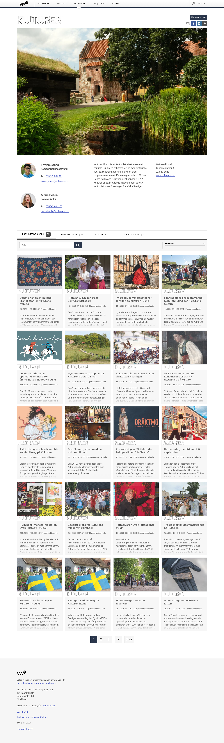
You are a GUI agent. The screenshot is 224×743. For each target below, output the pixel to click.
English (29, 729)
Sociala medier (133, 234)
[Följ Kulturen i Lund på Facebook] (193, 23)
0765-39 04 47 (54, 206)
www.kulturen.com (165, 175)
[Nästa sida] (118, 639)
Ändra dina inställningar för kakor (33, 717)
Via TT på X (22, 712)
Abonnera (196, 17)
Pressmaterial (72, 234)
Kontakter (103, 234)
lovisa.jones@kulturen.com (55, 181)
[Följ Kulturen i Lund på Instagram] (199, 23)
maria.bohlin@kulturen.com (55, 211)
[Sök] (78, 245)
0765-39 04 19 (54, 176)
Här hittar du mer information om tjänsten (37, 683)
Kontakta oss (49, 705)
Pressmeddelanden (35, 234)
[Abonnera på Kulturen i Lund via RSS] (204, 23)
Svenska (21, 729)
